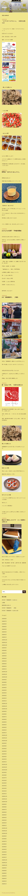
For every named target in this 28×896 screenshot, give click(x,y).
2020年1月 (4, 825)
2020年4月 (4, 817)
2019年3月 (4, 852)
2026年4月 (4, 629)
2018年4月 (4, 878)
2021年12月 (4, 764)
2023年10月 (4, 708)
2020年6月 (4, 812)
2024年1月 (4, 700)
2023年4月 (4, 724)
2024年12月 (4, 671)
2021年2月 (4, 791)
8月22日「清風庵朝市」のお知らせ (9, 600)
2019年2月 (4, 854)
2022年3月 (4, 756)
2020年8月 (4, 806)
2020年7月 (4, 809)
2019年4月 (4, 849)
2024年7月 (4, 684)
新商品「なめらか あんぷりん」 (11, 172)
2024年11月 (4, 674)
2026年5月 (4, 626)
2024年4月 (4, 692)
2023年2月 (4, 730)
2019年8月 (4, 838)
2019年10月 (4, 833)
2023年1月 (4, 732)
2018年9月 (4, 868)
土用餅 (3, 602)
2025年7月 (4, 653)
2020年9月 (4, 804)
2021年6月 (4, 780)
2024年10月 (4, 677)
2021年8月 (4, 775)
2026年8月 (4, 618)
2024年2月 (4, 698)
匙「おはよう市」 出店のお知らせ (12, 385)
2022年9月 (4, 743)
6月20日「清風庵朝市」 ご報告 (9, 607)
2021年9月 (4, 772)
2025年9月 (4, 647)
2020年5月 (4, 814)
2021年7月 (4, 777)
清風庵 (4, 7)
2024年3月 (4, 695)
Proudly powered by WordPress (8, 892)
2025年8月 (4, 650)
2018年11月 (4, 862)
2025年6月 (4, 655)
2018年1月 (4, 883)
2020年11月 (4, 799)
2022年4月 (4, 753)
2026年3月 (4, 631)
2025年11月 (4, 642)
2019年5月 (4, 846)
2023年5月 (4, 722)
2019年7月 (4, 841)
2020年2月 (4, 822)
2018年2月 (4, 881)
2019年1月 (4, 857)
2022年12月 (4, 735)
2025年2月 (4, 666)
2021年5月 (4, 783)
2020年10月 (4, 801)
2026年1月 (4, 637)
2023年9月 (4, 711)
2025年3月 (4, 663)
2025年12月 (4, 639)
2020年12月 (4, 796)
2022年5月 (4, 751)
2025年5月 (4, 658)
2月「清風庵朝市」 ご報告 (10, 297)
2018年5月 (4, 875)
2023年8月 (4, 714)
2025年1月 (4, 669)
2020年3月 (4, 820)
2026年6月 (4, 624)
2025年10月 (4, 645)
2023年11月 (4, 706)
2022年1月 (4, 761)
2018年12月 (4, 860)
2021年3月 (4, 788)
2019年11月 (4, 830)
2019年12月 (4, 828)
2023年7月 (4, 716)
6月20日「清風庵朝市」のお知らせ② (10, 610)
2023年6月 (4, 719)
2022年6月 (4, 748)
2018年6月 (4, 873)
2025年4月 (4, 661)
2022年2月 (4, 759)
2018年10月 (4, 865)
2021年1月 (4, 793)
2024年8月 (4, 682)
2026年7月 (4, 621)
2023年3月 (4, 727)
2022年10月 (4, 740)
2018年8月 (4, 870)
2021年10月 (4, 769)
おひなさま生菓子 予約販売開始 (11, 230)
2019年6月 (4, 844)
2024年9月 (4, 679)
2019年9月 (4, 836)
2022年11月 (4, 738)
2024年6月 (4, 687)
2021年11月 (4, 767)
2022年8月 (4, 746)
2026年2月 (4, 634)
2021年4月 (4, 785)
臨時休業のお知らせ (6, 605)
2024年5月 (4, 690)
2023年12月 (4, 703)
